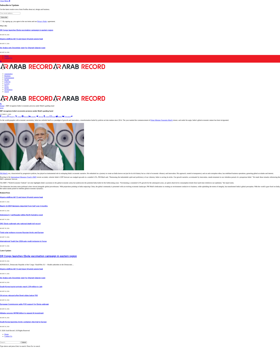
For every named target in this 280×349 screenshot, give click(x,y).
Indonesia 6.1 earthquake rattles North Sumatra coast (21, 215)
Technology (8, 90)
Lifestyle (7, 82)
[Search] (1, 62)
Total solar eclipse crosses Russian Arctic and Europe (22, 232)
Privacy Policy (42, 21)
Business (7, 76)
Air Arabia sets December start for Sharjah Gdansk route (22, 48)
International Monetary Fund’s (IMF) (24, 177)
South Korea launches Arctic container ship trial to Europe (23, 322)
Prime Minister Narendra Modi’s (161, 120)
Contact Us (8, 58)
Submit (24, 342)
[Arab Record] (52, 70)
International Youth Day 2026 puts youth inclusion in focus (23, 241)
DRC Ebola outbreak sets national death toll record (20, 224)
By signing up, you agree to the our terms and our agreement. (28, 21)
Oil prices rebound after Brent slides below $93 (19, 295)
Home (6, 56)
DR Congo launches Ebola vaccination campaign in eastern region (26, 30)
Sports (6, 88)
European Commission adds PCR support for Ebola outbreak (24, 304)
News (6, 86)
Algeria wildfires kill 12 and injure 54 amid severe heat (21, 39)
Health (6, 80)
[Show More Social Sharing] (72, 116)
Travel (6, 92)
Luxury (7, 84)
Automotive (8, 74)
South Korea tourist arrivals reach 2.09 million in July (21, 287)
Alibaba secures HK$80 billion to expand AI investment (22, 313)
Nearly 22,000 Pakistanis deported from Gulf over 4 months (24, 206)
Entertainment (9, 78)
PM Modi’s (4, 173)
